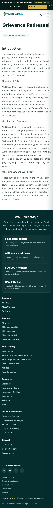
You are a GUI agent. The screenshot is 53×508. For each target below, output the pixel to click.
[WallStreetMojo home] (12, 14)
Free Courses (8, 351)
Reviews (6, 311)
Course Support (9, 449)
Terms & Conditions (10, 481)
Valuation (6, 400)
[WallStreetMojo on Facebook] (22, 470)
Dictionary (6, 384)
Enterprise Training (10, 416)
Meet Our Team (9, 307)
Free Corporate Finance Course (16, 359)
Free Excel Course (10, 364)
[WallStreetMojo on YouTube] (10, 470)
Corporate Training (10, 428)
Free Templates (9, 372)
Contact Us (7, 445)
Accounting (7, 396)
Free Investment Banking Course (17, 355)
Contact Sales (8, 433)
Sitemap (5, 492)
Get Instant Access (37, 7)
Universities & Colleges (12, 420)
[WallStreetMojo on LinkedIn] (4, 470)
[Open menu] (48, 14)
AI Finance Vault (9, 331)
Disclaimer (6, 489)
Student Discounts (10, 424)
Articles (5, 368)
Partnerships (8, 453)
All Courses (7, 323)
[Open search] (40, 14)
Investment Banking (11, 339)
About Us (6, 303)
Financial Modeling (10, 335)
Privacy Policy (8, 477)
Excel (4, 404)
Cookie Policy (7, 485)
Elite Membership (10, 327)
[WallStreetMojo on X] (16, 470)
